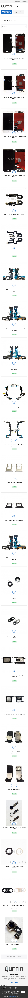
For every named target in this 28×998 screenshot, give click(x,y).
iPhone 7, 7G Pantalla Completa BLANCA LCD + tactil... (14, 98)
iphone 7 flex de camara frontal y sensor (14, 214)
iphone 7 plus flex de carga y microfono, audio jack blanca (14, 329)
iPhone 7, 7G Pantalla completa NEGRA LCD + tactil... (14, 59)
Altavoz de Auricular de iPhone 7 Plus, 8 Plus (14, 714)
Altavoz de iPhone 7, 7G (14, 752)
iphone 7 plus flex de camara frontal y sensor (14, 252)
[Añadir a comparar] (15, 54)
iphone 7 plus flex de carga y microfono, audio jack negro (14, 368)
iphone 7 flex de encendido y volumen (14, 407)
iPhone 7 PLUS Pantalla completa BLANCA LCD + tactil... (14, 137)
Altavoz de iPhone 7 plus (14, 789)
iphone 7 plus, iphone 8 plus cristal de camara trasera (14, 636)
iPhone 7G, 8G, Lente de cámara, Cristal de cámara (14, 867)
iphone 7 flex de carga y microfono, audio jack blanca (14, 558)
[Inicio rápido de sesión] (21, 12)
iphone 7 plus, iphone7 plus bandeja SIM (14, 520)
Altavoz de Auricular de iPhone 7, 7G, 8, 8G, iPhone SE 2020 (14, 675)
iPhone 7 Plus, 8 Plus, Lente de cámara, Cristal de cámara (14, 906)
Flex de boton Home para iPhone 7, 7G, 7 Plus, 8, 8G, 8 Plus (14, 828)
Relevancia (14, 26)
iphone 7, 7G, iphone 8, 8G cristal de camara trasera (14, 597)
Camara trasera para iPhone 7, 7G (14, 944)
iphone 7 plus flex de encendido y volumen (14, 444)
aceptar (23, 991)
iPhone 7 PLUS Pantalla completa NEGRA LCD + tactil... (14, 176)
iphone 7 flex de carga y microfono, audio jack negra (14, 290)
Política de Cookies (12, 996)
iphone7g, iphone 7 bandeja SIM (14, 482)
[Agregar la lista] (12, 54)
